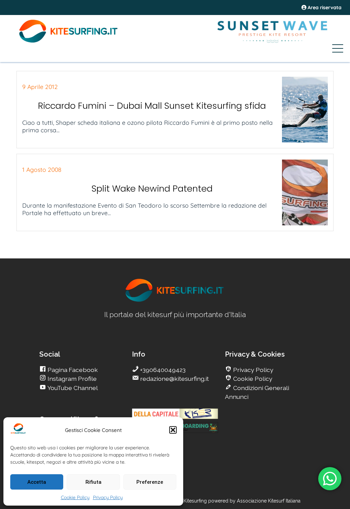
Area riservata (323, 7)
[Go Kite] (68, 41)
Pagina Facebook (72, 369)
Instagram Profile (71, 378)
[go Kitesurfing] (175, 300)
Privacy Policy (108, 497)
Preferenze (149, 482)
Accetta (36, 482)
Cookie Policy (75, 497)
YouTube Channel (72, 387)
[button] (173, 429)
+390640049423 (162, 369)
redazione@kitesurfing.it (174, 378)
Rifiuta (93, 482)
